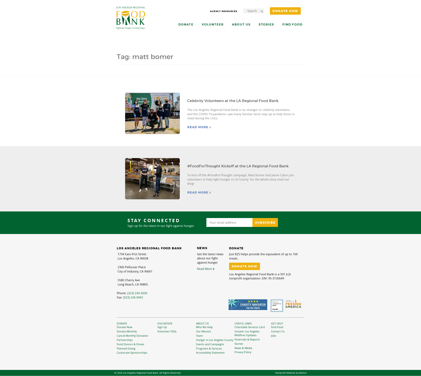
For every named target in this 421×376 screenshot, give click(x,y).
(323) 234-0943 (133, 297)
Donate (122, 323)
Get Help (277, 323)
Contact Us (278, 331)
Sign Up (162, 327)
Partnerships (125, 340)
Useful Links (243, 323)
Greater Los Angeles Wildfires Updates (247, 333)
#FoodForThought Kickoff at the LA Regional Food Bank (238, 166)
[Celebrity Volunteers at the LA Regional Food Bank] (152, 113)
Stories (266, 24)
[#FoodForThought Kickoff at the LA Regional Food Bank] (152, 179)
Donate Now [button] (285, 11)
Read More (198, 127)
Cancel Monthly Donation (132, 335)
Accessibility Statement (210, 352)
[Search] (262, 11)
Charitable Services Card (250, 327)
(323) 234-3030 (137, 293)
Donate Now (124, 327)
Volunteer (164, 323)
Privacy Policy (243, 352)
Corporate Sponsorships (132, 352)
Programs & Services (209, 348)
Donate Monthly (127, 331)
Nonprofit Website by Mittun (291, 372)
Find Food (277, 327)
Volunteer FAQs (167, 331)
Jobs (273, 335)
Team (199, 335)
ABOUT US (202, 323)
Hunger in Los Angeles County (214, 340)
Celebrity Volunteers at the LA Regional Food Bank (232, 101)
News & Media (243, 348)
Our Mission (203, 331)
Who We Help (204, 327)
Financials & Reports (247, 339)
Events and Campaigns (210, 344)
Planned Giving (126, 348)
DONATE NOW (244, 266)
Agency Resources (223, 11)
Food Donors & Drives (130, 344)
